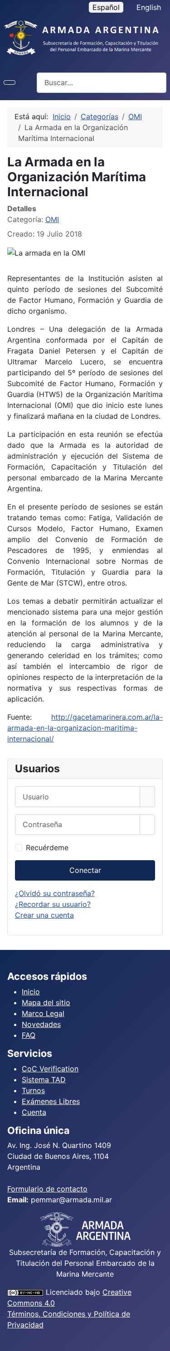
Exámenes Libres (51, 1101)
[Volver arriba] (159, 1340)
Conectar (85, 870)
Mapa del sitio (46, 1002)
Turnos (33, 1090)
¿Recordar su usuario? (53, 904)
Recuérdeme (47, 847)
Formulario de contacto (47, 1188)
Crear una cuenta (44, 915)
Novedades (41, 1024)
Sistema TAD (44, 1079)
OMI (52, 219)
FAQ (28, 1035)
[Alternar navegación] (9, 82)
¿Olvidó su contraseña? (55, 893)
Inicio (31, 991)
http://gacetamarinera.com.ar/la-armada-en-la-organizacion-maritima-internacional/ (85, 727)
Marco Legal (43, 1013)
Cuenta (34, 1112)
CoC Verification (50, 1068)
